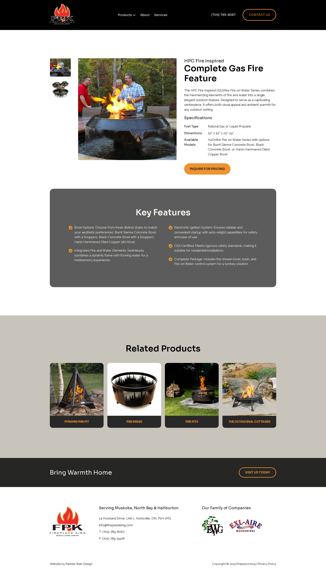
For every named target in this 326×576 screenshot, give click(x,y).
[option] (64, 69)
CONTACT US (259, 15)
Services (160, 15)
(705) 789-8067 (223, 15)
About (145, 15)
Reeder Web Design (79, 564)
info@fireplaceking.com (116, 525)
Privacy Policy (267, 564)
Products (125, 15)
